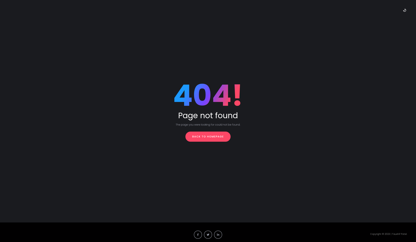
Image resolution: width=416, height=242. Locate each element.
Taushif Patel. (400, 234)
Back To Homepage (208, 136)
